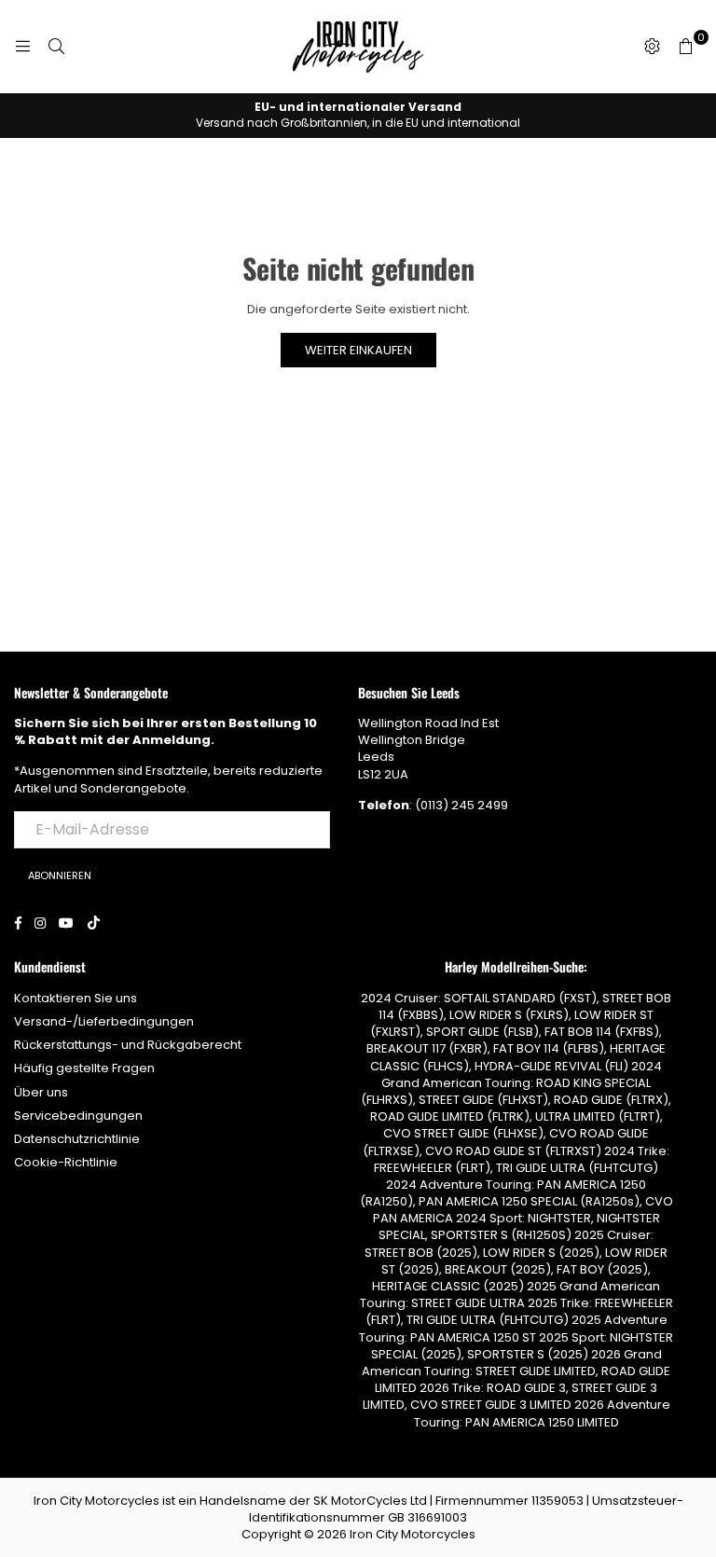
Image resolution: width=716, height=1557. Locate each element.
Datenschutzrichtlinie (77, 1139)
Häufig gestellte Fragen (84, 1068)
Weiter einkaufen (358, 350)
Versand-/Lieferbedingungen (104, 1021)
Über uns (41, 1092)
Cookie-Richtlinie (65, 1162)
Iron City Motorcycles (412, 1534)
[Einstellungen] (651, 47)
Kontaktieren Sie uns (75, 998)
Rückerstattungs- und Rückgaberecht (127, 1045)
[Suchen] (56, 47)
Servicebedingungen (78, 1115)
